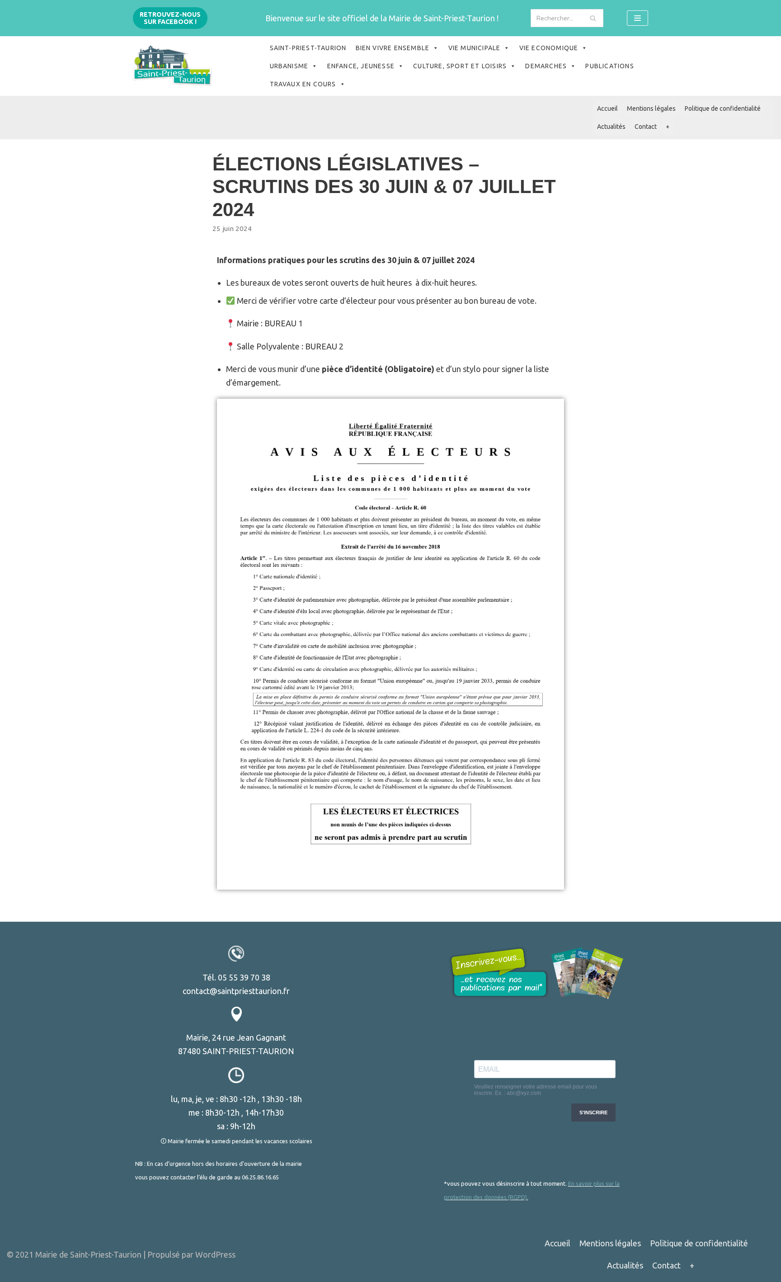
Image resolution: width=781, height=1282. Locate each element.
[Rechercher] (593, 18)
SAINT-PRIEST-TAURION (308, 48)
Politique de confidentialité (723, 108)
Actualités (611, 126)
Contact (646, 126)
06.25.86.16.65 (260, 1177)
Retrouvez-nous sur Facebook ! (170, 18)
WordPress (215, 1254)
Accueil (607, 108)
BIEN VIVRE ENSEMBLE (393, 48)
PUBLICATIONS (609, 66)
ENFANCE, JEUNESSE (361, 66)
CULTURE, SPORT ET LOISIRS (460, 66)
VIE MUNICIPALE (474, 48)
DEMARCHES (546, 66)
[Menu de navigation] (637, 18)
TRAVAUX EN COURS (303, 84)
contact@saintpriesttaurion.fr (236, 990)
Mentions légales (651, 108)
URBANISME (289, 66)
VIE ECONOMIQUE (549, 48)
